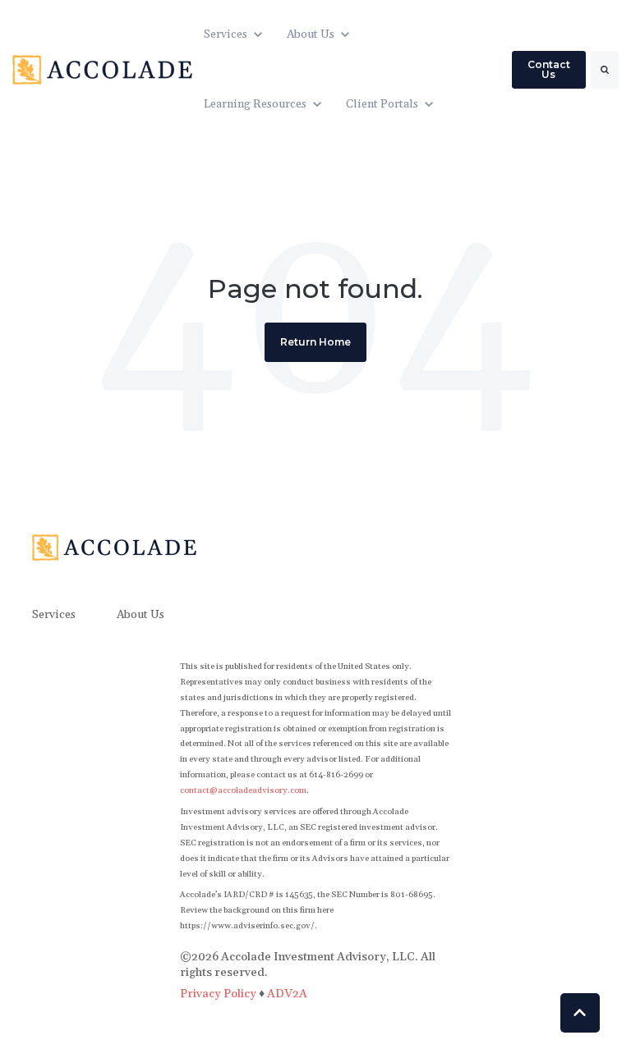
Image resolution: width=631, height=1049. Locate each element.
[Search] (605, 70)
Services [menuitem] (54, 614)
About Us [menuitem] (140, 614)
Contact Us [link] (548, 69)
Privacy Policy (219, 994)
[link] (102, 69)
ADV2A (287, 994)
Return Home (315, 342)
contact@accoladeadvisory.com (243, 790)
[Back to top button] (580, 1013)
